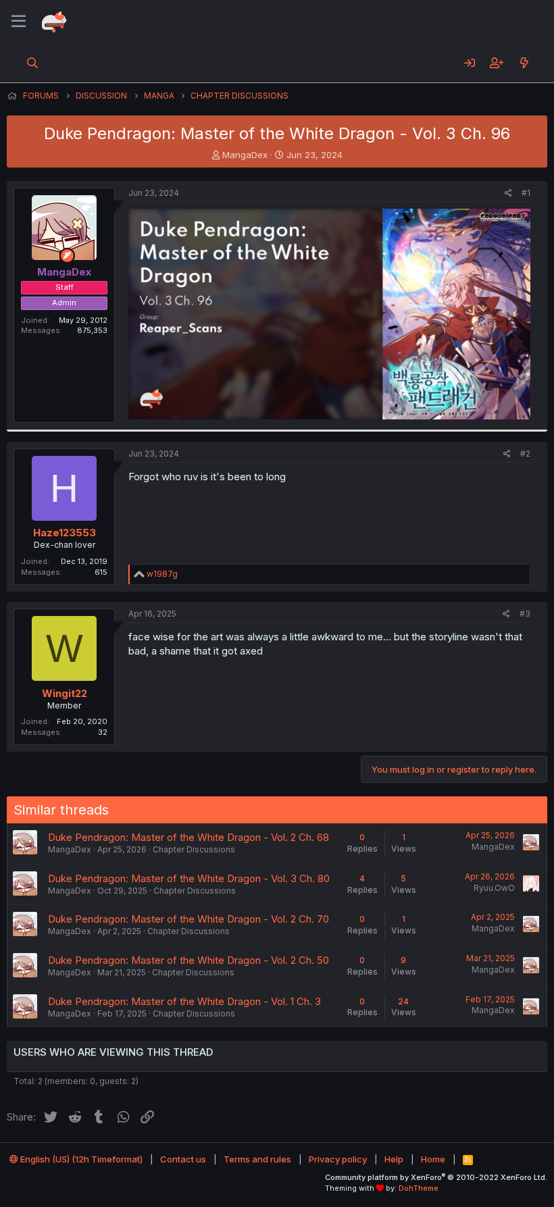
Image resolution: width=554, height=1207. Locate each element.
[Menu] (18, 21)
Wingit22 (64, 693)
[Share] (508, 193)
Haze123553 (64, 532)
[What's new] (524, 62)
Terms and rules (257, 1159)
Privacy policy (338, 1159)
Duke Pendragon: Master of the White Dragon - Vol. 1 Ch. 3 (184, 1001)
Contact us (183, 1159)
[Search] (33, 62)
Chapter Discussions (194, 849)
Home (433, 1159)
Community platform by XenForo (436, 1177)
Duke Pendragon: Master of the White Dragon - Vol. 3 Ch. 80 (189, 878)
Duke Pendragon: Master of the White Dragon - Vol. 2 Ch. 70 (188, 919)
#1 (526, 193)
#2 (525, 453)
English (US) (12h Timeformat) (80, 1159)
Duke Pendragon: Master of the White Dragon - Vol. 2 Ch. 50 (188, 960)
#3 (525, 614)
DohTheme (418, 1188)
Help (393, 1159)
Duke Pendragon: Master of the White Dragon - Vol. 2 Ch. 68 (188, 837)
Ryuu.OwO (494, 888)
